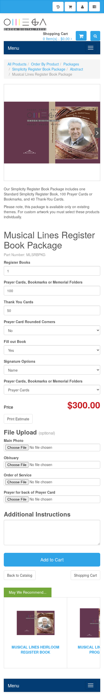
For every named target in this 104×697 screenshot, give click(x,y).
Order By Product (45, 64)
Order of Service (18, 474)
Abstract (76, 69)
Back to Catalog (19, 575)
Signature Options (19, 361)
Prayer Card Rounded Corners (29, 321)
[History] (58, 6)
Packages (71, 64)
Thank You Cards (18, 301)
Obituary (11, 457)
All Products (17, 64)
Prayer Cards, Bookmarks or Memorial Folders (43, 282)
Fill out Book (15, 341)
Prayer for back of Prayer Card (29, 492)
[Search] (95, 36)
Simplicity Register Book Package (38, 69)
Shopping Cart (85, 575)
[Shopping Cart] (70, 6)
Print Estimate (18, 418)
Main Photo (13, 440)
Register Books (17, 262)
